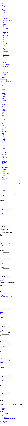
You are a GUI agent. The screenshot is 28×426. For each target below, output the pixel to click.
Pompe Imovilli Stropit (5, 34)
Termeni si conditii (4, 412)
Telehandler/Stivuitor (5, 28)
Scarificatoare (4, 22)
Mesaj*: (1, 224)
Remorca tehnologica (5, 51)
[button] (15, 85)
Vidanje (4, 19)
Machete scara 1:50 (5, 65)
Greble (4, 39)
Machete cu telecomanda (6, 69)
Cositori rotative (5, 12)
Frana (4, 146)
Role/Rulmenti (5, 126)
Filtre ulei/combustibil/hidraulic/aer (7, 54)
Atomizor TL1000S (2, 196)
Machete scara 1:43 (4, 175)
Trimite (1, 211)
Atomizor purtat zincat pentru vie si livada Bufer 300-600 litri (7, 246)
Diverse (4, 26)
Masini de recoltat (4, 94)
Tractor (4, 49)
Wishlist (3, 409)
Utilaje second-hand (5, 17)
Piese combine (5, 44)
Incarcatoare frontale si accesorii (7, 52)
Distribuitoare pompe (5, 32)
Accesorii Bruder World (4, 177)
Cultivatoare (3, 101)
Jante (3, 124)
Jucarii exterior (5, 63)
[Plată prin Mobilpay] (2, 422)
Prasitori (4, 23)
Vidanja (4, 42)
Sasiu (3, 125)
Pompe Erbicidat (4, 111)
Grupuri (4, 138)
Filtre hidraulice (5, 159)
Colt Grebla (4, 127)
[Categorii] (3, 79)
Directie (4, 151)
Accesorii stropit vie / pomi (6, 35)
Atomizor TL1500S (2, 329)
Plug (3, 37)
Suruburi (4, 119)
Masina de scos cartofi (5, 50)
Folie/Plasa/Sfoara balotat (5, 109)
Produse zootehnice (4, 164)
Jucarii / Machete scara (4, 169)
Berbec (4, 137)
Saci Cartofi (4, 74)
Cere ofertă (1, 213)
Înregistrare (4, 6)
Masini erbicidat (5, 14)
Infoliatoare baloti (5, 24)
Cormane (4, 117)
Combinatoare (3, 92)
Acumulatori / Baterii (5, 72)
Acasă (2, 9)
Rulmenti (3, 113)
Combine (4, 27)
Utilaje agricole (3, 10)
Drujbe (4, 59)
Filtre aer (4, 160)
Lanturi (4, 140)
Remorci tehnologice (5, 25)
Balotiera (4, 45)
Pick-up (4, 134)
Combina (4, 47)
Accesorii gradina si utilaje (5, 167)
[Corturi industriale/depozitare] (3, 80)
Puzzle (4, 68)
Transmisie (4, 152)
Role (3, 135)
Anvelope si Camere (4, 162)
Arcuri (4, 141)
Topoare (4, 60)
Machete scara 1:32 (5, 66)
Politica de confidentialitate (5, 413)
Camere (4, 57)
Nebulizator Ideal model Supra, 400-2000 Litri (5, 279)
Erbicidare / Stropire (4, 115)
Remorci (3, 103)
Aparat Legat (4, 136)
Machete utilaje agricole (6, 64)
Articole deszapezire (4, 62)
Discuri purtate (5, 18)
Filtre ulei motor (5, 158)
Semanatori (4, 11)
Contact (3, 2)
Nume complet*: (2, 200)
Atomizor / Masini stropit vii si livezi (7, 20)
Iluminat (4, 147)
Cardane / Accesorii (5, 36)
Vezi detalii (1, 212)
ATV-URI (3, 29)
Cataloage (3, 3)
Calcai (4, 121)
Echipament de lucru (4, 179)
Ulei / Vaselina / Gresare (6, 55)
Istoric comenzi (3, 408)
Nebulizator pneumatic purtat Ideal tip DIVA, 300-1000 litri (7, 296)
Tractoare (3, 30)
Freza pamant (4, 16)
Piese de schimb (3, 31)
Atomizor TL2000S (2, 346)
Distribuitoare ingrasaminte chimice (7, 13)
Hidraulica (4, 149)
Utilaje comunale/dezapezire (5, 90)
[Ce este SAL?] (2, 421)
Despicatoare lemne (4, 105)
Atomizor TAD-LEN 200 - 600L (4, 229)
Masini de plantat (5, 21)
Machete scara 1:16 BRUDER (5, 173)
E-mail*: (1, 201)
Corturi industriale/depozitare (5, 107)
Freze (3, 46)
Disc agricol (4, 48)
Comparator (3, 77)
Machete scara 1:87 (4, 171)
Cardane (4, 139)
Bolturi (4, 41)
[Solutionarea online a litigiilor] (5, 421)
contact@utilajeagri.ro (12, 418)
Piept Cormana (5, 118)
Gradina (3, 58)
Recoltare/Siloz (5, 40)
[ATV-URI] (3, 81)
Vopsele (4, 73)
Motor (4, 148)
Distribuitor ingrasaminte (6, 43)
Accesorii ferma (5, 70)
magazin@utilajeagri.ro (6, 418)
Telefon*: (1, 218)
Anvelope (4, 56)
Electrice (4, 33)
